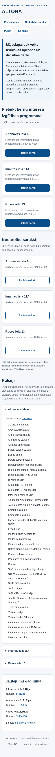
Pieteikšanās (11, 22)
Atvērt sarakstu (27, 280)
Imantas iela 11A (18, 650)
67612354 (27, 418)
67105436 (21, 705)
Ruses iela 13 (16, 663)
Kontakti (23, 30)
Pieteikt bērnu (28, 153)
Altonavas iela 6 (18, 409)
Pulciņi (8, 30)
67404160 (21, 716)
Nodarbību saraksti (36, 22)
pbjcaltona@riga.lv (25, 722)
